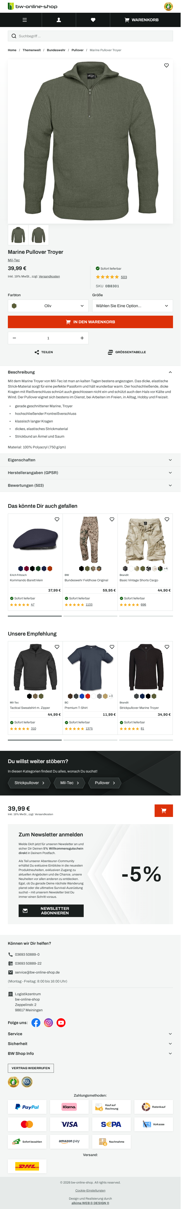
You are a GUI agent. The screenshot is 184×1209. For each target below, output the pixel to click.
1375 (89, 728)
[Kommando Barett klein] (35, 540)
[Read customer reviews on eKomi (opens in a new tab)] (168, 6)
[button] (90, 1034)
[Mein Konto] (59, 20)
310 (33, 728)
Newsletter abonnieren (55, 910)
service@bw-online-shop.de (37, 972)
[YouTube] (61, 1022)
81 (142, 728)
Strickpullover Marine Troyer (139, 707)
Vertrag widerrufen (31, 1068)
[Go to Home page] (35, 6)
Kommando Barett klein (26, 580)
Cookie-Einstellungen (90, 1190)
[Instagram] (48, 1022)
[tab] (35, 616)
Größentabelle (130, 352)
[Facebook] (35, 1022)
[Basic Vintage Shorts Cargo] (145, 540)
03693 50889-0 (27, 954)
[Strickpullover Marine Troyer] (145, 667)
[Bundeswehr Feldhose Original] (90, 540)
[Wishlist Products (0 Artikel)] (93, 20)
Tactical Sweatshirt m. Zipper (30, 707)
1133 (89, 604)
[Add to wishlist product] (57, 519)
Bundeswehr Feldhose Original (86, 580)
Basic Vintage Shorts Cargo (139, 580)
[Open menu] (25, 20)
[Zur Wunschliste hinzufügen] (166, 65)
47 (33, 604)
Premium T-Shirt (76, 707)
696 (143, 604)
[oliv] (90, 141)
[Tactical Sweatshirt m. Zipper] (35, 667)
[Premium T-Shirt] (90, 667)
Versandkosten (49, 276)
